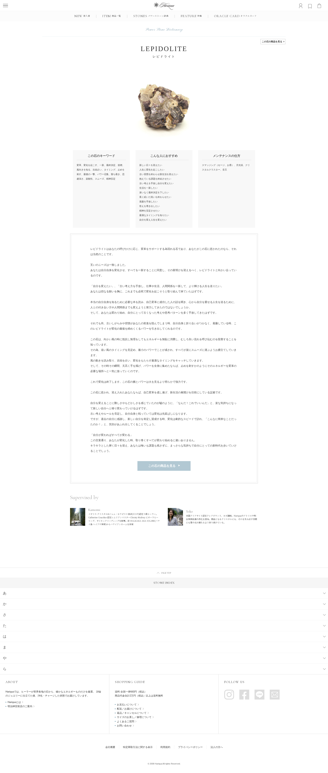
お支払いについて (127, 704)
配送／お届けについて (129, 708)
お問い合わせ (124, 725)
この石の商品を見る (272, 41)
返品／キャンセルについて (132, 712)
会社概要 (110, 747)
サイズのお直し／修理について (134, 717)
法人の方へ (217, 747)
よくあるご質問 (125, 721)
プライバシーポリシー (190, 747)
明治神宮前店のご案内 (20, 706)
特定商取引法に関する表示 (138, 747)
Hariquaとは (14, 702)
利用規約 (165, 747)
